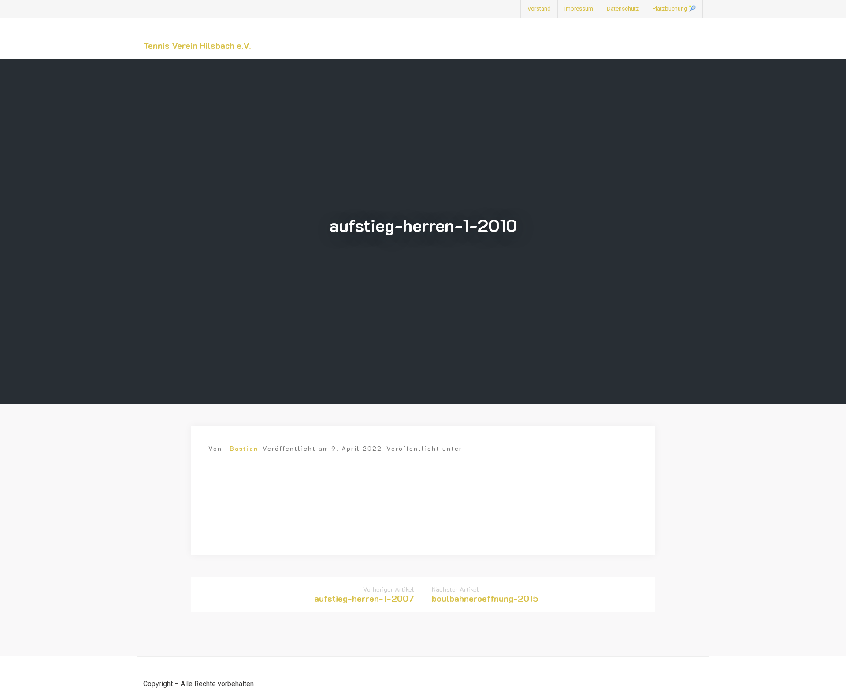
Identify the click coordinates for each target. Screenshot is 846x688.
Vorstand (539, 8)
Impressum (578, 8)
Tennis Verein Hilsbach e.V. (197, 45)
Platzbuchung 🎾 (674, 8)
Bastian (244, 448)
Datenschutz (623, 8)
